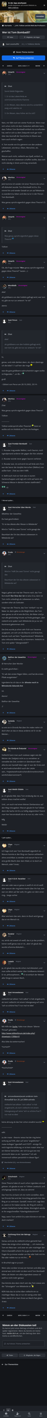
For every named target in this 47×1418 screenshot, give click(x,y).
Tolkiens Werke (33, 44)
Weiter (37, 66)
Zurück (9, 66)
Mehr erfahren (6, 5)
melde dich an (12, 1333)
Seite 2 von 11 (23, 66)
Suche (14, 1026)
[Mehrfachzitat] (3, 169)
